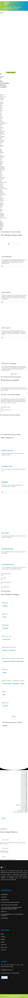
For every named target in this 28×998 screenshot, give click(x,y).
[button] (14, 813)
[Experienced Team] (3, 544)
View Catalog (11, 72)
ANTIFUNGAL (5, 899)
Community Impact (8, 564)
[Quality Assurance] (3, 446)
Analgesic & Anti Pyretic (8, 650)
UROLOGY (4, 911)
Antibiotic (5, 606)
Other (3, 694)
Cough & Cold (6, 639)
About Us (3, 936)
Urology (4, 672)
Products (3, 939)
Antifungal (5, 628)
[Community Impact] (3, 560)
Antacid (4, 617)
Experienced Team (7, 549)
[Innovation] (3, 528)
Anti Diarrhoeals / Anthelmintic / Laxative (13, 683)
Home (2, 934)
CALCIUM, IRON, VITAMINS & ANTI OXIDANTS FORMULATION (11, 908)
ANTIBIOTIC (4, 894)
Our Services (4, 947)
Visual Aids (3, 944)
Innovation (5, 533)
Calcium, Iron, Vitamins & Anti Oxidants (13, 661)
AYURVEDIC (4, 918)
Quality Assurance (7, 450)
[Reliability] (3, 477)
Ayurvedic (5, 705)
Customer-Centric (7, 466)
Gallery (2, 942)
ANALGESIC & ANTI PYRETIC (9, 905)
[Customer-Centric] (3, 462)
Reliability (5, 482)
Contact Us (3, 949)
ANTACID (3, 897)
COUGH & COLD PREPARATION (10, 902)
